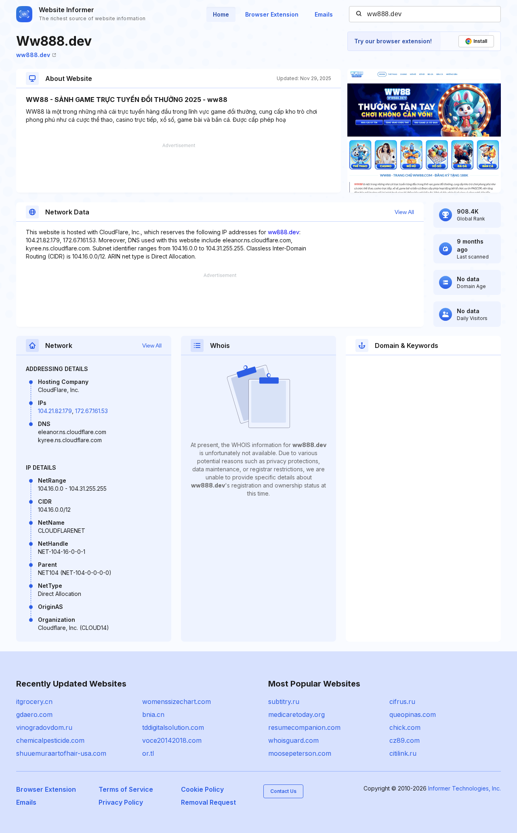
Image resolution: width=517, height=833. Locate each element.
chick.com (404, 727)
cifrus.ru (402, 701)
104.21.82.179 (55, 410)
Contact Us (283, 791)
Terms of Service (126, 789)
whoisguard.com (293, 740)
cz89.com (404, 740)
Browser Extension (271, 14)
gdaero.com (34, 714)
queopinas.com (412, 714)
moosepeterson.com (299, 753)
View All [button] (404, 212)
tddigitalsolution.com (173, 727)
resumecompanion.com (304, 727)
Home (221, 14)
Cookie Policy (202, 789)
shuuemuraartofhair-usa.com (61, 753)
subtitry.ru (283, 701)
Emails (324, 14)
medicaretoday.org (296, 714)
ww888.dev (33, 54)
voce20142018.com (172, 740)
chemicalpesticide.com (50, 740)
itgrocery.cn (34, 701)
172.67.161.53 (91, 410)
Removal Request (208, 802)
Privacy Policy (121, 802)
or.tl (148, 753)
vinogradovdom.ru (44, 727)
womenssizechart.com (176, 701)
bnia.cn (153, 714)
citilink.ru (402, 753)
